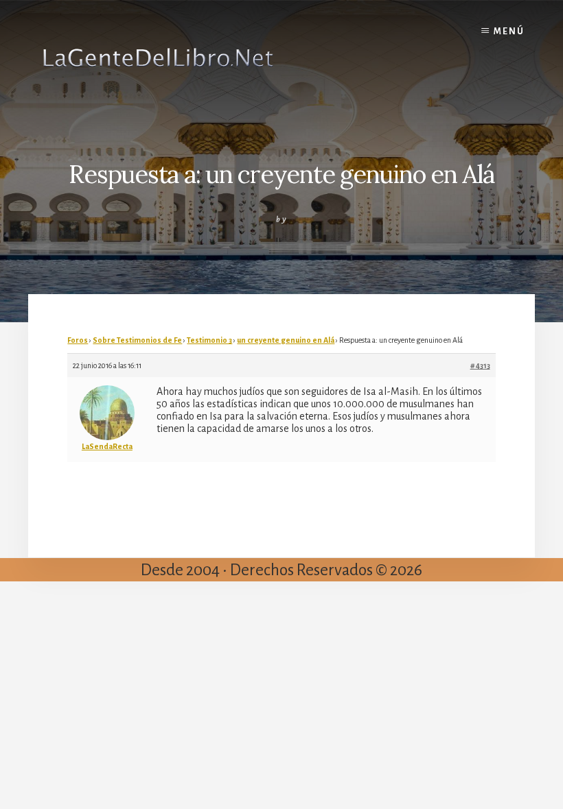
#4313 (480, 365)
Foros (77, 340)
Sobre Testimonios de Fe (137, 340)
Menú (509, 31)
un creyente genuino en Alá (285, 340)
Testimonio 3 (209, 340)
